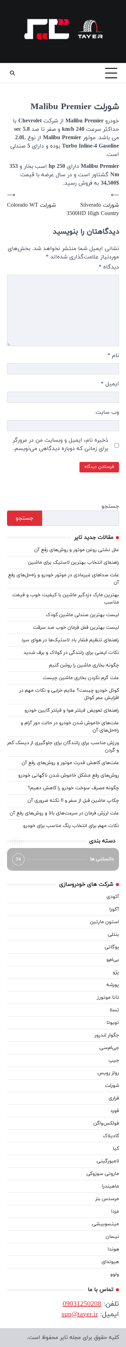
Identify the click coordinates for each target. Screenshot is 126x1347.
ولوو (114, 1274)
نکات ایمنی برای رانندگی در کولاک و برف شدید (71, 652)
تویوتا (112, 1022)
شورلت (112, 1085)
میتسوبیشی (105, 1224)
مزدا (115, 1211)
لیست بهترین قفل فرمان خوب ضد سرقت (76, 627)
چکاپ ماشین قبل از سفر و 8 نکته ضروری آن (73, 800)
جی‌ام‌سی (109, 1048)
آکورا (114, 909)
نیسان (112, 1236)
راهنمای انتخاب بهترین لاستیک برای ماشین (73, 562)
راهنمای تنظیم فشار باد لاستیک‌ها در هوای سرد (70, 640)
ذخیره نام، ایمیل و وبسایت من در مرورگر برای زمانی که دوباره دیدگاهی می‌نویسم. (60, 444)
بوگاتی (112, 947)
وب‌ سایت (107, 412)
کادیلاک (111, 1136)
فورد (114, 1110)
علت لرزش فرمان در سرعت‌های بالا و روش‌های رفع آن (64, 813)
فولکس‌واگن (106, 1123)
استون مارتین (104, 922)
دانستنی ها (65, 859)
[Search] (12, 73)
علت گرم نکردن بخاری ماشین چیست (81, 678)
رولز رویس (108, 1073)
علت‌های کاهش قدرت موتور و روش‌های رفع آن (70, 763)
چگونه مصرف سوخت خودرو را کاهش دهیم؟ (73, 788)
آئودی (112, 896)
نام (113, 355)
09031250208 (82, 1304)
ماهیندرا (110, 1186)
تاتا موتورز (108, 997)
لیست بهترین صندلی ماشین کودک (82, 615)
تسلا (114, 1010)
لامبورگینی (108, 1161)
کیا (116, 1148)
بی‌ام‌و (112, 959)
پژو (116, 972)
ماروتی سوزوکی (102, 1173)
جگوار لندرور (106, 1035)
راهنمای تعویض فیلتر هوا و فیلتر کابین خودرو (71, 710)
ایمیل (110, 384)
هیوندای (110, 1262)
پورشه (112, 985)
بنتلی (113, 934)
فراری (113, 1098)
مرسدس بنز (107, 1199)
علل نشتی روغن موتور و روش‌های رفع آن (76, 550)
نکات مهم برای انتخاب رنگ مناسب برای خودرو (71, 825)
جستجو (110, 506)
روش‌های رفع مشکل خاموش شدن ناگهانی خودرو (68, 775)
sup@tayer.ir (80, 1314)
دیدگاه (109, 267)
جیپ (113, 1060)
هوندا (113, 1249)
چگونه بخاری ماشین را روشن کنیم (84, 665)
